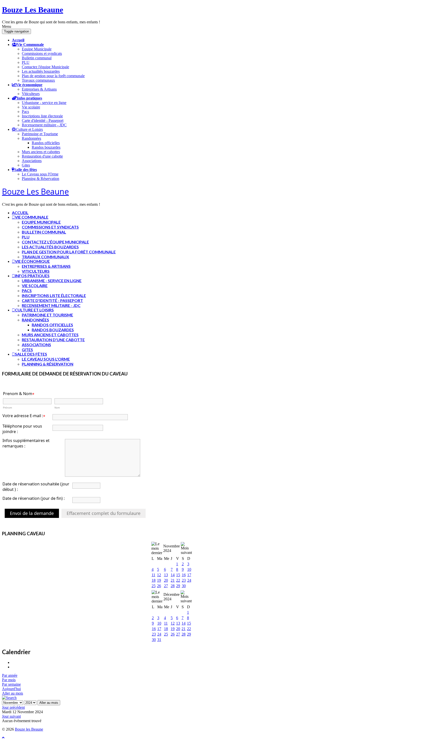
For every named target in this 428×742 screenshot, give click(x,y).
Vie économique (29, 85)
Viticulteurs (31, 94)
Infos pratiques (29, 98)
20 (166, 580)
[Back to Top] (3, 738)
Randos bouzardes (46, 147)
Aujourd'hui (11, 689)
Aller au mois (12, 693)
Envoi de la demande (32, 513)
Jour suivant (11, 716)
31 (159, 640)
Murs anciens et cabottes (41, 152)
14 (173, 575)
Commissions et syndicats (42, 53)
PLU (25, 62)
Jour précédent (13, 707)
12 (159, 575)
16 (184, 575)
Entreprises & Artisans (39, 89)
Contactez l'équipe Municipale (45, 67)
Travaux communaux (38, 80)
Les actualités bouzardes (41, 71)
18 (154, 580)
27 (166, 586)
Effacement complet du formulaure (103, 513)
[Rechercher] (9, 698)
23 (184, 580)
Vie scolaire (31, 107)
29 (178, 586)
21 (173, 580)
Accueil (18, 40)
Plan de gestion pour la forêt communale (53, 76)
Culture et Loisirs (29, 129)
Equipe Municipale (37, 49)
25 (154, 586)
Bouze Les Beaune (32, 9)
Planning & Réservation (40, 178)
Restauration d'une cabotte (42, 156)
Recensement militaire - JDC (44, 125)
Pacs (25, 111)
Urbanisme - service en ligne (44, 103)
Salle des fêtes (25, 169)
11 (153, 575)
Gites (26, 165)
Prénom (7, 407)
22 (178, 580)
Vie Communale (30, 44)
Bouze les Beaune (29, 729)
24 (189, 580)
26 (159, 586)
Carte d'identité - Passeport (42, 120)
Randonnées (31, 138)
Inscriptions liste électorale (42, 116)
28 (173, 586)
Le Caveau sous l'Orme (40, 174)
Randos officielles (46, 143)
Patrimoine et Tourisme (40, 134)
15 (178, 575)
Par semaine (11, 684)
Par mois (9, 680)
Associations (32, 161)
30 (184, 586)
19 (159, 580)
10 (189, 569)
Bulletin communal (37, 58)
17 (189, 575)
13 (166, 575)
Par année (9, 675)
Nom (57, 407)
